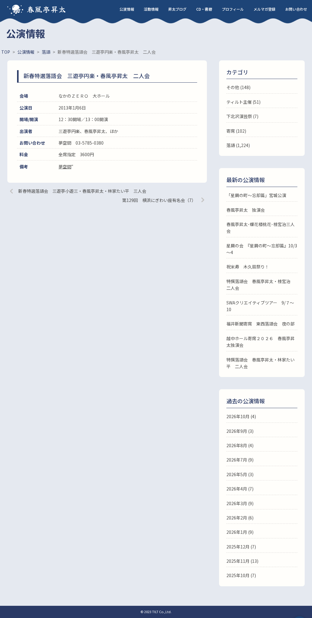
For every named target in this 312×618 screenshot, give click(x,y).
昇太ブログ (177, 9)
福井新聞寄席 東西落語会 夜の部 (260, 324)
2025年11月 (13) (242, 561)
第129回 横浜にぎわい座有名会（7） (159, 200)
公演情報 (126, 9)
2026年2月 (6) (240, 518)
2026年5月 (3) (240, 474)
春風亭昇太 (46, 9)
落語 (230, 145)
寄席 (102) (236, 131)
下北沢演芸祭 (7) (242, 116)
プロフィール (233, 9)
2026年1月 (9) (240, 532)
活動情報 (151, 9)
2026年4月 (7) (240, 489)
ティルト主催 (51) (243, 102)
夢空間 (64, 166)
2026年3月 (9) (240, 503)
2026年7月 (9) (240, 460)
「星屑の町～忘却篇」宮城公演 (256, 195)
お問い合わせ (296, 9)
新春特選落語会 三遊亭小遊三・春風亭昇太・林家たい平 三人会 (82, 191)
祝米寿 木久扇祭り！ (247, 267)
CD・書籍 (204, 9)
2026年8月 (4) (240, 445)
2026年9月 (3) (240, 431)
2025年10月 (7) (241, 575)
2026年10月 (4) (241, 416)
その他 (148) (238, 87)
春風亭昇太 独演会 (245, 210)
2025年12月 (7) (241, 547)
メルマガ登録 (264, 9)
